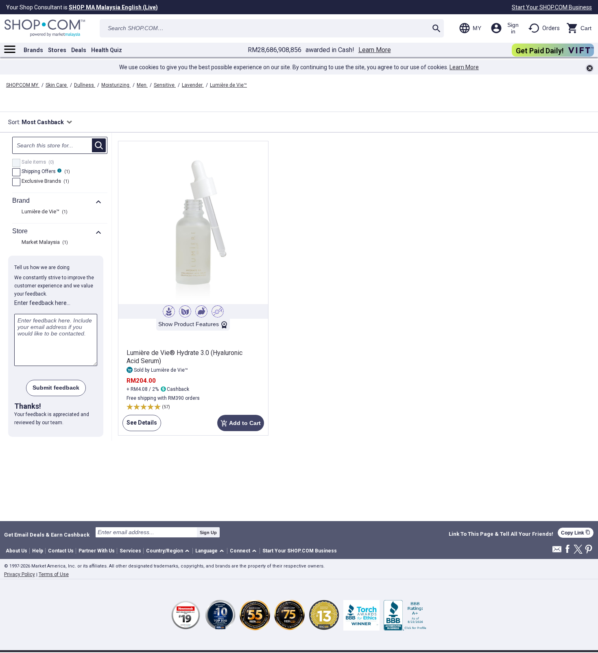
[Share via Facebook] (567, 549)
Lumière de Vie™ (228, 85)
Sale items (37, 162)
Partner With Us (97, 551)
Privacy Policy (19, 574)
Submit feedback (56, 387)
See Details (139, 425)
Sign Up (208, 532)
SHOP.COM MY (22, 85)
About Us (16, 551)
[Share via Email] (556, 551)
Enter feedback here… (42, 303)
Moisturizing (116, 85)
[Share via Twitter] (578, 550)
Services (130, 551)
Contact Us (61, 551)
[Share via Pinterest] (588, 550)
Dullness (84, 85)
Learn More (374, 50)
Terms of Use (54, 574)
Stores (57, 50)
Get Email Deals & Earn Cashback (46, 534)
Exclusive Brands (44, 181)
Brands (33, 50)
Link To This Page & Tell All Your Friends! (501, 534)
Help (37, 551)
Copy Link (575, 533)
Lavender (193, 85)
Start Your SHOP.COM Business (552, 7)
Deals (78, 50)
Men (142, 85)
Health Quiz (106, 50)
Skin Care (57, 85)
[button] (169, 551)
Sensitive (165, 85)
